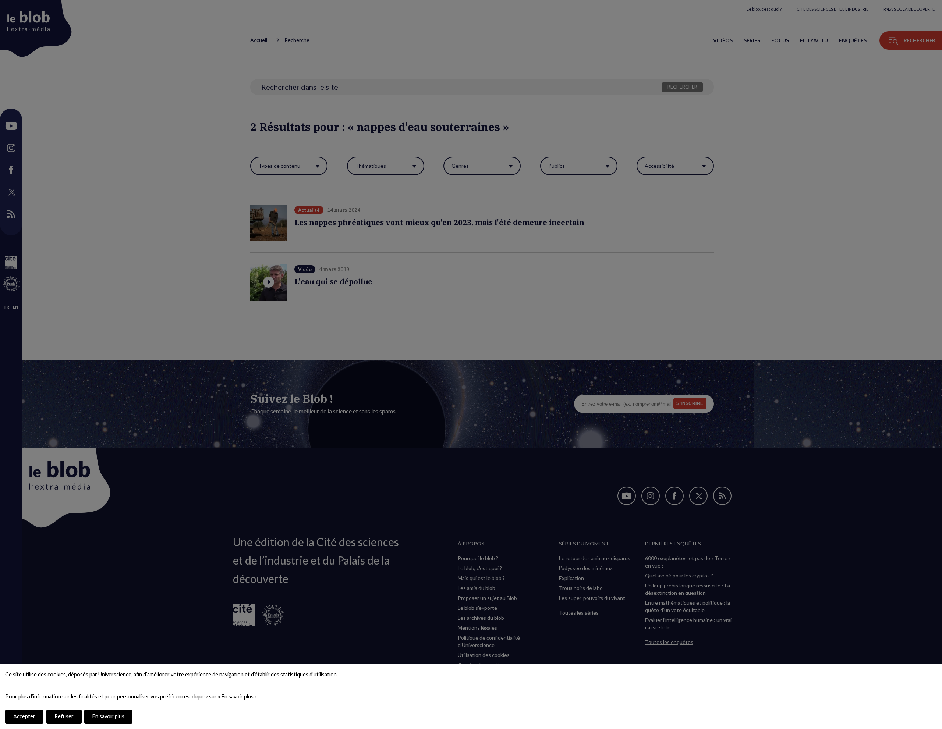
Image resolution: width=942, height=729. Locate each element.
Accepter (24, 716)
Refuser (64, 716)
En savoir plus (108, 716)
